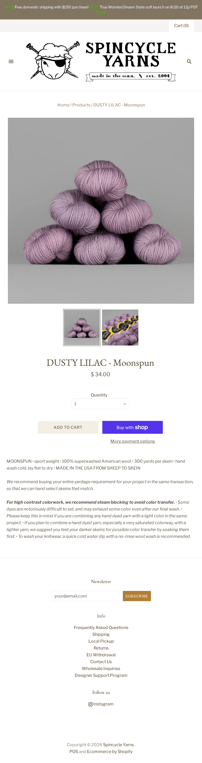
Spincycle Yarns (118, 744)
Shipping (101, 634)
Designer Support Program (101, 675)
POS (73, 751)
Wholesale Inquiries (101, 668)
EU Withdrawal (101, 654)
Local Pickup (101, 641)
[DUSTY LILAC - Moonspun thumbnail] (81, 327)
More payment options (132, 441)
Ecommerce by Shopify (110, 751)
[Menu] (11, 61)
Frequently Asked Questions (101, 627)
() (181, 25)
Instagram (103, 704)
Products (81, 104)
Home (63, 104)
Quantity (99, 395)
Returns (101, 648)
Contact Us (101, 661)
